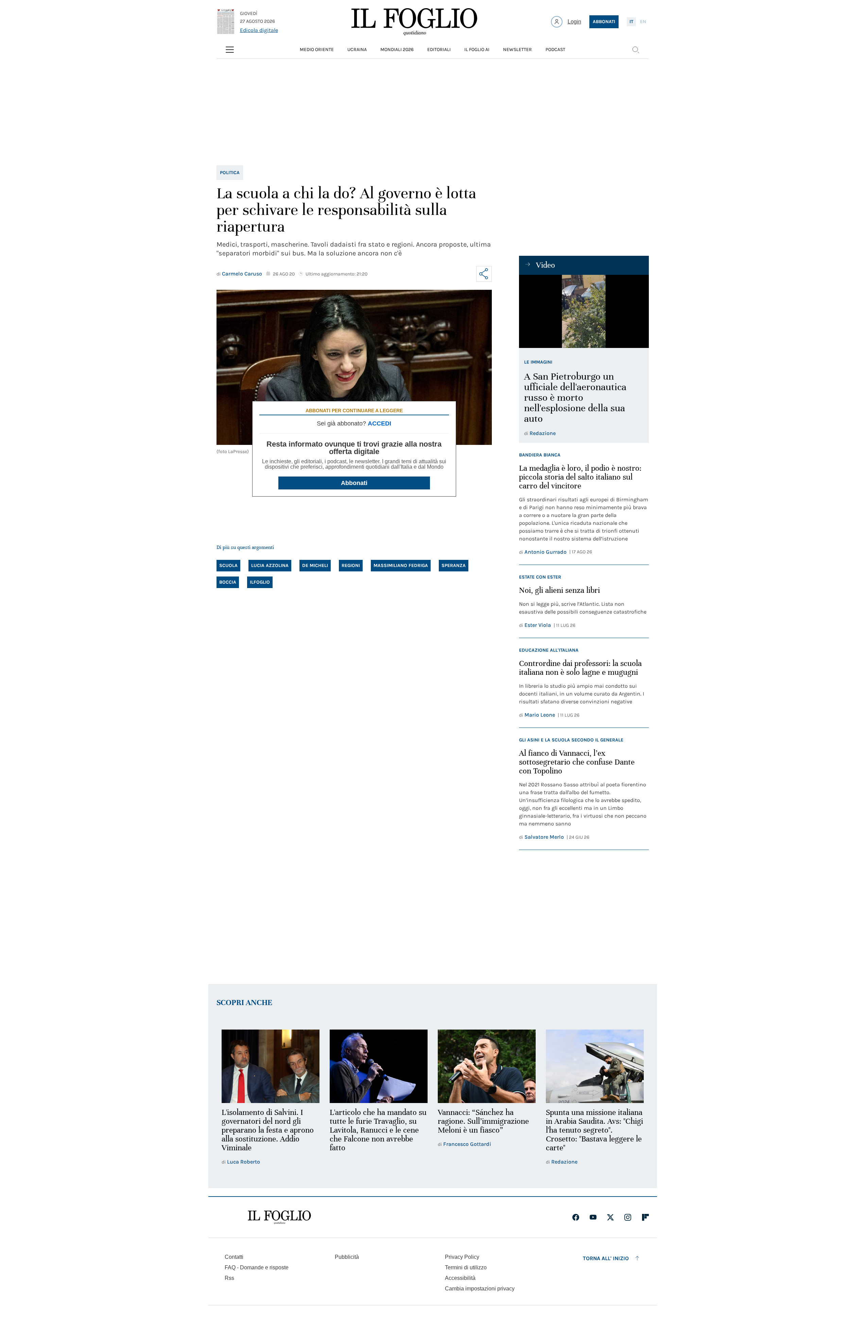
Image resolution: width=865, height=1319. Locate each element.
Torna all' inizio (606, 1258)
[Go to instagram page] (627, 1217)
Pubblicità (347, 1257)
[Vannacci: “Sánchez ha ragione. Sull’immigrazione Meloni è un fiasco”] (487, 1066)
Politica (230, 173)
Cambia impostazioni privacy (480, 1288)
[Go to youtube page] (593, 1217)
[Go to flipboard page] (645, 1217)
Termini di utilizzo (466, 1267)
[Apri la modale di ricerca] (635, 50)
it (631, 21)
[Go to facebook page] (575, 1217)
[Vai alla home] (414, 21)
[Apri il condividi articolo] (484, 274)
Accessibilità (460, 1278)
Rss (229, 1278)
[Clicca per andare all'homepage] (279, 1217)
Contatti (234, 1257)
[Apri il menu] (230, 50)
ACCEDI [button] (379, 423)
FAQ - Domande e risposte (257, 1267)
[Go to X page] (610, 1217)
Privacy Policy (462, 1257)
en (643, 21)
